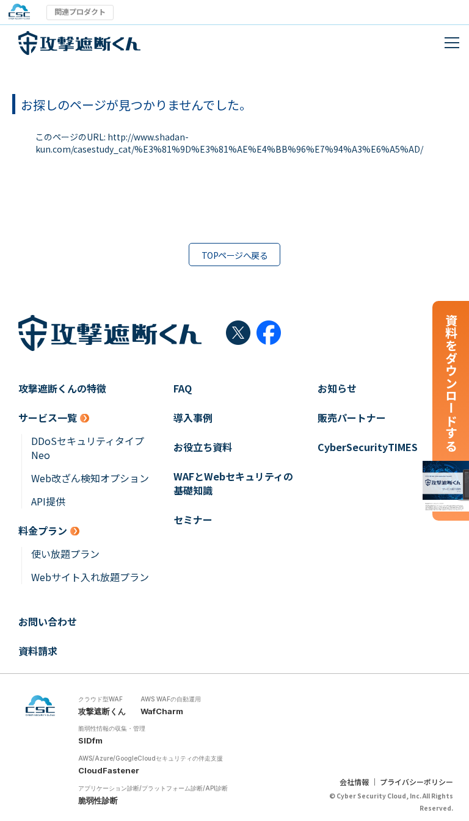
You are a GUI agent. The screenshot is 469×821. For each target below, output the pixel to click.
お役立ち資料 (202, 447)
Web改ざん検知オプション (90, 478)
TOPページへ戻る (234, 255)
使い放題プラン (65, 554)
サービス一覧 (47, 418)
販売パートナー (352, 418)
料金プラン (42, 531)
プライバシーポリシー (416, 781)
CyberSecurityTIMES (368, 447)
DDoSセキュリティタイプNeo (87, 448)
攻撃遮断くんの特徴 (62, 389)
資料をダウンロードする (451, 383)
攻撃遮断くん (102, 711)
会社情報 (354, 781)
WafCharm (161, 711)
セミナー (193, 520)
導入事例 (193, 418)
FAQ (182, 389)
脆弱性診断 (98, 800)
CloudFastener (108, 770)
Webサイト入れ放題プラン (90, 577)
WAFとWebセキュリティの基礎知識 (233, 483)
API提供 (48, 501)
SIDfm (90, 740)
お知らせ (337, 389)
